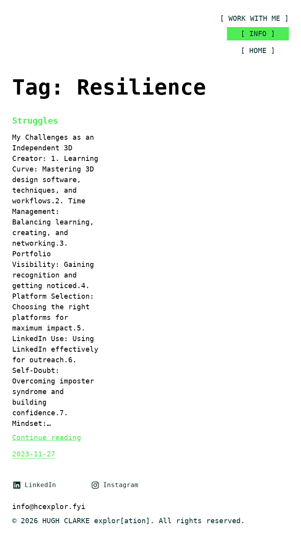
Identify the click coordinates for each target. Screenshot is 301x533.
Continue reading (46, 437)
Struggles (35, 121)
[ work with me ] (254, 18)
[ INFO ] (258, 33)
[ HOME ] (258, 50)
